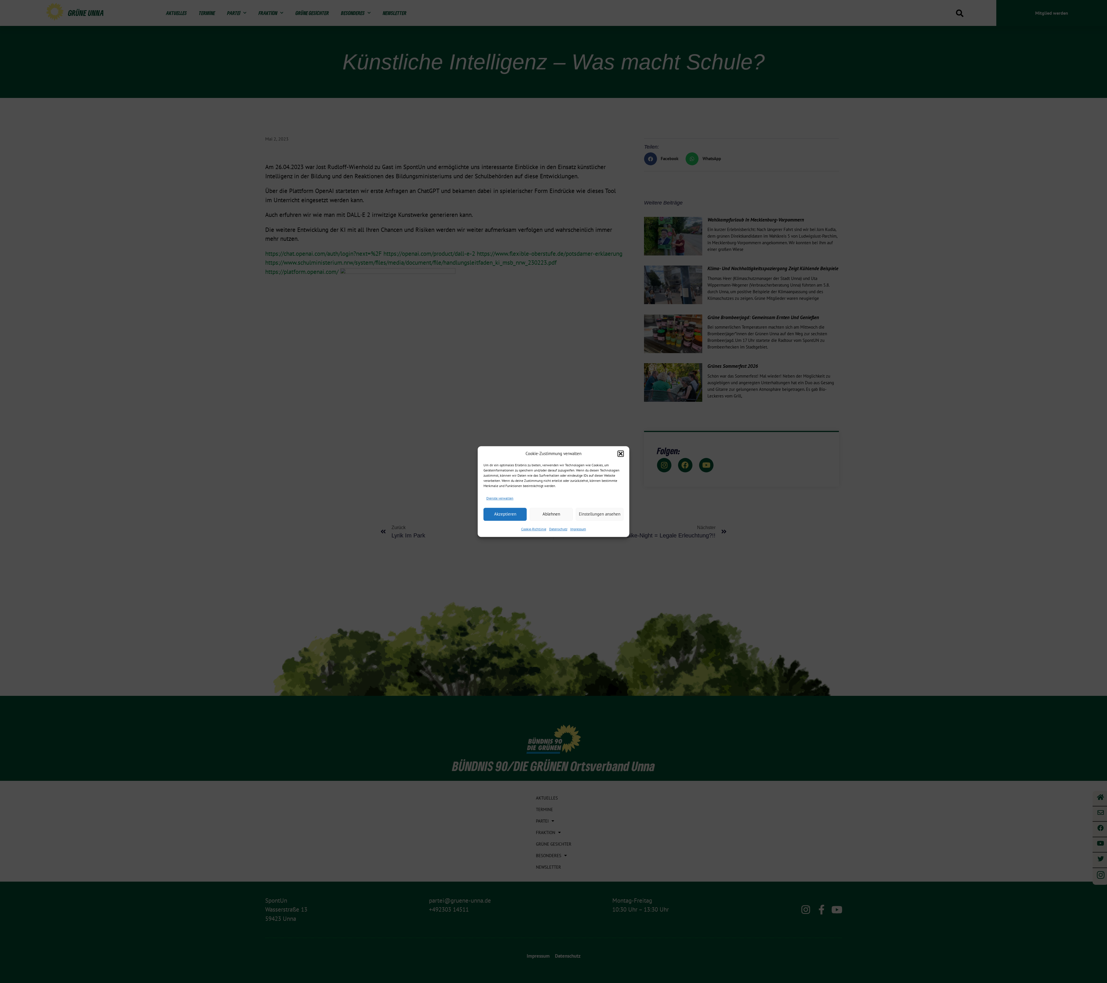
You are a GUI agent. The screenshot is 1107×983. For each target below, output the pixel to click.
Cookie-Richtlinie (533, 529)
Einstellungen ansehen (599, 514)
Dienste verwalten (499, 498)
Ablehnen (551, 514)
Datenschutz (558, 529)
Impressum (578, 529)
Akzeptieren (505, 514)
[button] (621, 454)
